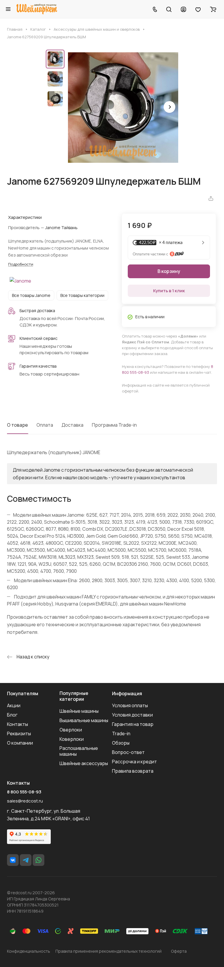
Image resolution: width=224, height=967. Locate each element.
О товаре (17, 425)
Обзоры (121, 743)
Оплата (44, 425)
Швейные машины (79, 711)
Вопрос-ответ (128, 752)
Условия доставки (132, 715)
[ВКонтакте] (13, 860)
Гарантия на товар (132, 724)
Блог (12, 715)
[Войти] (183, 9)
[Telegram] (26, 860)
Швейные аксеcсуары (84, 763)
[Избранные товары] (198, 9)
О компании (20, 743)
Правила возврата (132, 771)
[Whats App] (38, 860)
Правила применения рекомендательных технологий (108, 951)
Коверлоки (72, 739)
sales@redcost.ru (25, 801)
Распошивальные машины (79, 751)
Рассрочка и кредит (134, 761)
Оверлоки (71, 729)
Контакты (17, 724)
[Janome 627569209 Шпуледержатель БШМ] (123, 107)
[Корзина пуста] (213, 9)
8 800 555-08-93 (24, 792)
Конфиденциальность (28, 951)
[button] (169, 107)
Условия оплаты (130, 705)
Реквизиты (19, 733)
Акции (13, 705)
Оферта (179, 951)
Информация (127, 693)
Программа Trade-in (114, 425)
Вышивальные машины (84, 720)
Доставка (72, 425)
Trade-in (121, 733)
